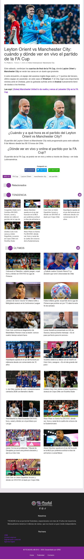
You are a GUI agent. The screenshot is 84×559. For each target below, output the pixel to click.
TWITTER (43, 170)
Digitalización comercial (12, 539)
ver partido (53, 176)
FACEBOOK (30, 170)
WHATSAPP (55, 170)
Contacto (51, 555)
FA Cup (15, 176)
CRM (6, 535)
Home (32, 555)
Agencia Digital (9, 542)
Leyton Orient (26, 176)
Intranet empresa (10, 537)
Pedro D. (10, 63)
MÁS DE (7, 176)
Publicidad (40, 555)
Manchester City (48, 63)
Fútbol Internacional (35, 63)
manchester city (40, 176)
